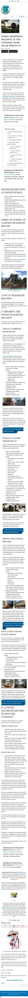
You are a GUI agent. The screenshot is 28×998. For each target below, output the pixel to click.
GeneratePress (16, 994)
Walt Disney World (13, 51)
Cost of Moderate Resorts (15, 140)
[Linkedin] (13, 920)
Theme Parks (4, 51)
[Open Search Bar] (12, 16)
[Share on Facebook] (5, 926)
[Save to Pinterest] (23, 926)
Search (2, 983)
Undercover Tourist (17, 907)
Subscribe (20, 872)
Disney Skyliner (9, 356)
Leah (2, 48)
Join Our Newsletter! (14, 980)
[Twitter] (16, 920)
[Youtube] (18, 920)
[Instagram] (11, 920)
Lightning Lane (21, 259)
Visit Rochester (10, 907)
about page (3, 977)
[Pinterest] (14, 920)
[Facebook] (9, 920)
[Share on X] (14, 926)
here (22, 889)
